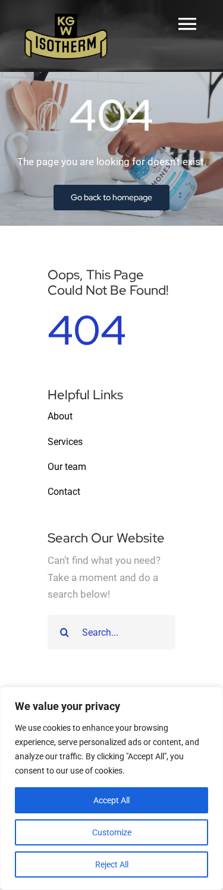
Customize (111, 832)
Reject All (111, 864)
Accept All (111, 800)
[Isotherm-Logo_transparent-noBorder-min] (66, 17)
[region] (111, 788)
